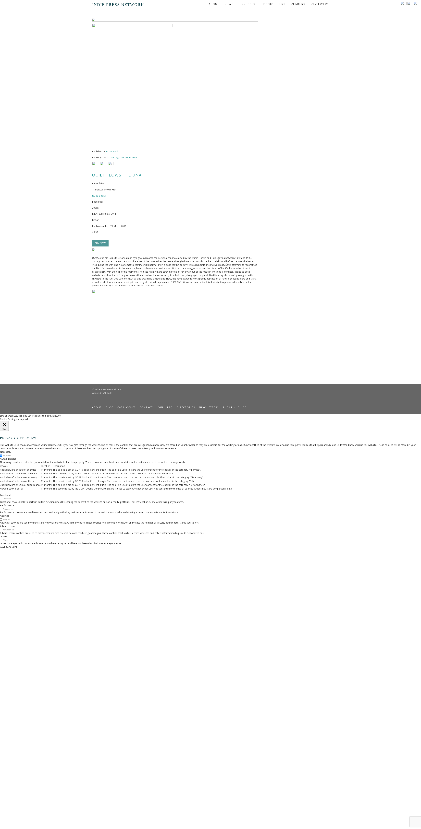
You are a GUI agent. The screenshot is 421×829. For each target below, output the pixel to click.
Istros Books (113, 151)
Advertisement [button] (7, 526)
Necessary (7, 455)
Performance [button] (7, 505)
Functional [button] (5, 495)
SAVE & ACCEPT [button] (8, 546)
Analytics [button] (4, 515)
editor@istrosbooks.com (124, 157)
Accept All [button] (22, 419)
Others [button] (3, 536)
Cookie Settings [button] (8, 419)
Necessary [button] (5, 451)
